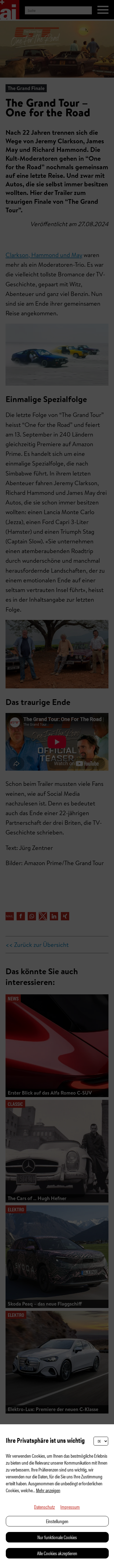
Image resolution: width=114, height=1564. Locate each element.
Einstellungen (57, 1521)
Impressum (70, 1506)
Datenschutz (44, 1506)
